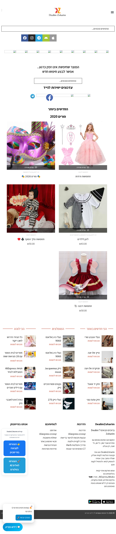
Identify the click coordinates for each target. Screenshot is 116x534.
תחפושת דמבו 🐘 (83, 306)
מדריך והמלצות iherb (76, 445)
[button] (112, 12)
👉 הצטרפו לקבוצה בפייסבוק (14, 448)
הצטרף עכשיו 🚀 (23, 517)
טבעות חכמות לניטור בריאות (73, 437)
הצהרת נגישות (50, 445)
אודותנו (53, 430)
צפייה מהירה (81, 167)
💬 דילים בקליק (13, 527)
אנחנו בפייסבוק (19, 424)
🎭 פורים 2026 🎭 (31, 176)
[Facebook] (24, 38)
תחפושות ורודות (83, 176)
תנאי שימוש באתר (49, 441)
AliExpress (103, 476)
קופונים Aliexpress (77, 434)
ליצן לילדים (83, 239)
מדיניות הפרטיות (49, 448)
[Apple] (53, 38)
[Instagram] (31, 38)
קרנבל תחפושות (28, 172)
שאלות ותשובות (50, 437)
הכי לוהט (36, 172)
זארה (95, 476)
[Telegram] (38, 38)
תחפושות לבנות (83, 172)
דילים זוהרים (89, 513)
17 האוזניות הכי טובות (76, 448)
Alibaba (111, 476)
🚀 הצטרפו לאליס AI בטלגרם (14, 465)
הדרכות (81, 424)
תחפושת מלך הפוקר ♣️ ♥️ (30, 239)
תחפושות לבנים (75, 235)
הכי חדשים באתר (97, 329)
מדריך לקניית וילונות (77, 441)
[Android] (46, 38)
